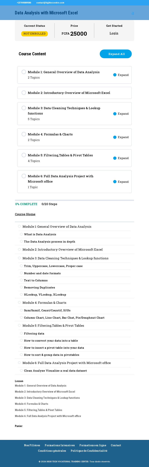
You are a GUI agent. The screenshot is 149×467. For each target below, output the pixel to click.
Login (114, 33)
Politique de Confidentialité (89, 450)
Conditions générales (52, 450)
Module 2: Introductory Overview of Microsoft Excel (45, 391)
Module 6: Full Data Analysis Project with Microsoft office (48, 416)
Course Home (25, 214)
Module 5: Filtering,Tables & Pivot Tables (38, 410)
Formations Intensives (60, 445)
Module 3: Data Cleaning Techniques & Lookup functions (47, 397)
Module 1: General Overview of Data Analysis (40, 385)
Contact (116, 445)
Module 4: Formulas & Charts (31, 403)
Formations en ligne (92, 445)
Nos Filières (32, 445)
